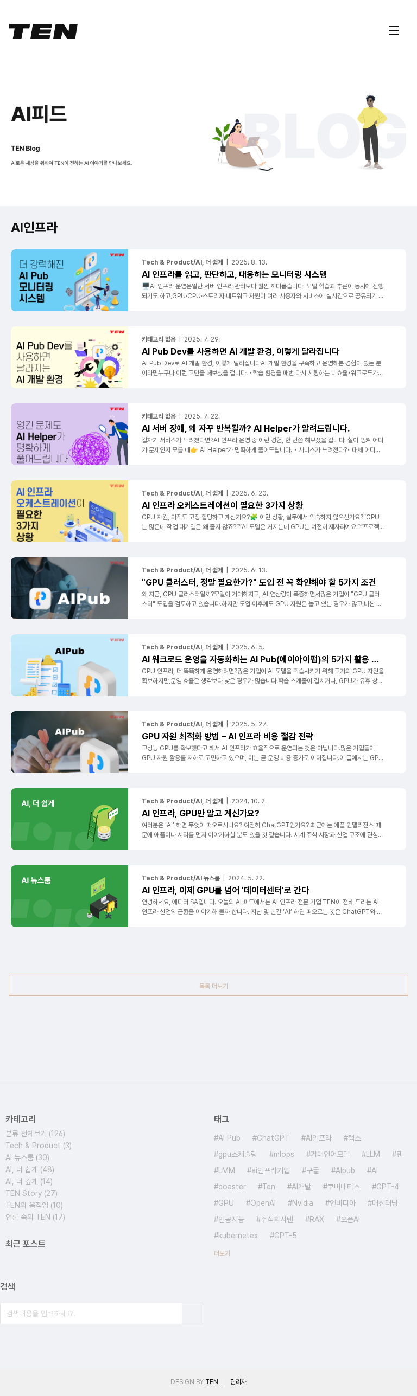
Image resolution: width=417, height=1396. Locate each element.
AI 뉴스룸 (27, 1157)
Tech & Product (38, 1145)
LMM (226, 1170)
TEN (211, 1382)
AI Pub (229, 1138)
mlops (284, 1154)
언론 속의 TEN (35, 1217)
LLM (373, 1154)
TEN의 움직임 (34, 1205)
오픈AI (350, 1219)
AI (374, 1170)
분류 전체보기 (35, 1133)
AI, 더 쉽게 (29, 1169)
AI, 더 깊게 (29, 1181)
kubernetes (238, 1235)
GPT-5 (285, 1235)
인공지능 (231, 1219)
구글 (312, 1170)
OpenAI (263, 1203)
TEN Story (31, 1193)
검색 (192, 1313)
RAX (316, 1219)
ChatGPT (273, 1138)
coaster (232, 1186)
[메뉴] (394, 30)
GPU (226, 1203)
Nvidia (302, 1203)
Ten (268, 1186)
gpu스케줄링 (237, 1154)
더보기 (222, 1253)
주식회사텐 (277, 1219)
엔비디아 (343, 1203)
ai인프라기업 (270, 1170)
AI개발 (301, 1186)
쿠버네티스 (343, 1186)
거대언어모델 (330, 1154)
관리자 (238, 1382)
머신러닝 (385, 1203)
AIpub (345, 1170)
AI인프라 (319, 1138)
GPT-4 (387, 1186)
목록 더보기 (213, 986)
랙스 (354, 1138)
